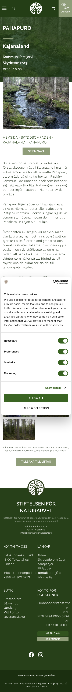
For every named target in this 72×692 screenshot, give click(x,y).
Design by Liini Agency (47, 683)
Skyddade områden (51, 559)
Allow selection (36, 407)
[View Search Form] (13, 8)
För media (44, 577)
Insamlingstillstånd (45, 675)
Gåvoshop (10, 603)
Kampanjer (45, 564)
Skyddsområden (36, 137)
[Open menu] (4, 8)
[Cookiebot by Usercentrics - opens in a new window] (52, 282)
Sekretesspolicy (25, 675)
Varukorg (9, 607)
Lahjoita (65, 12)
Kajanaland (16, 46)
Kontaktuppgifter (49, 573)
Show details (53, 387)
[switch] (63, 351)
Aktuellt (43, 555)
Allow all (36, 398)
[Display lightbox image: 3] (19, 429)
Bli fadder (44, 568)
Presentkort (12, 599)
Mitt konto (11, 612)
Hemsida (10, 137)
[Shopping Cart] (53, 8)
